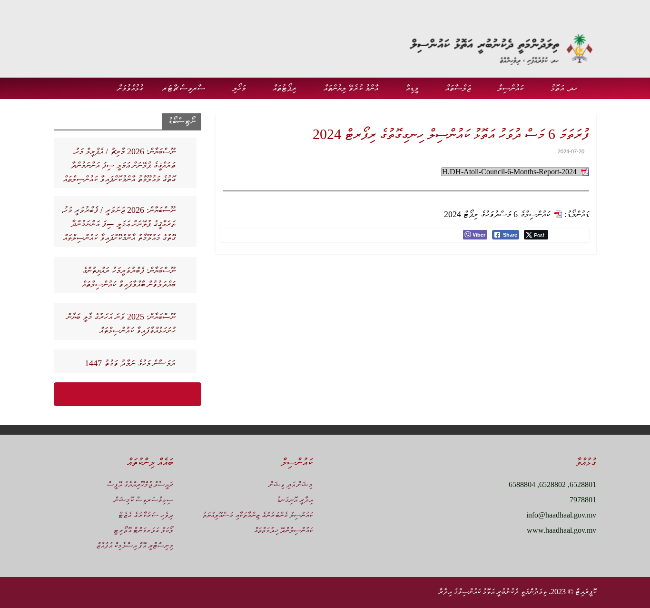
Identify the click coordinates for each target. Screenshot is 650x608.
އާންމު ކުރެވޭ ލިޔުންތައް (351, 88)
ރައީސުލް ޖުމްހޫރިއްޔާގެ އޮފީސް (140, 484)
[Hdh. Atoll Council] (591, 81)
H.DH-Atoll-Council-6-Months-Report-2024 (509, 172)
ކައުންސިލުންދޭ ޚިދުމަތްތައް (283, 530)
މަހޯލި (239, 88)
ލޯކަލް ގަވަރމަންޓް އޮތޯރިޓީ (143, 530)
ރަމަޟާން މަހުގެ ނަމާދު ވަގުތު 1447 (130, 363)
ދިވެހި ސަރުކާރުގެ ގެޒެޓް (145, 515)
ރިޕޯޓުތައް (284, 88)
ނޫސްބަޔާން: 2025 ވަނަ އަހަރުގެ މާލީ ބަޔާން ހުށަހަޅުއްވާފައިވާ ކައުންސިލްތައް (121, 323)
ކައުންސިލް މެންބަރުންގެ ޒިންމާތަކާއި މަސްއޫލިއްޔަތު (257, 515)
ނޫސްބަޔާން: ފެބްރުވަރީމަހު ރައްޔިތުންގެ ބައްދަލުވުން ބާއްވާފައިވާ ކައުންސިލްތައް (129, 277)
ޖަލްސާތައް (458, 88)
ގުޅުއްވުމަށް (130, 88)
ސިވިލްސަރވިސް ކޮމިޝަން (143, 500)
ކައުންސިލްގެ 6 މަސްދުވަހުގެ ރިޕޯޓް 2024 (497, 214)
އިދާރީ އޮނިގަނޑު (294, 500)
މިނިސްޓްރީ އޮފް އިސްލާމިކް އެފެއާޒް (135, 545)
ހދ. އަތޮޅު (564, 88)
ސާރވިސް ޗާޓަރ (183, 88)
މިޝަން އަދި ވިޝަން (291, 484)
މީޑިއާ (411, 88)
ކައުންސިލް (510, 88)
